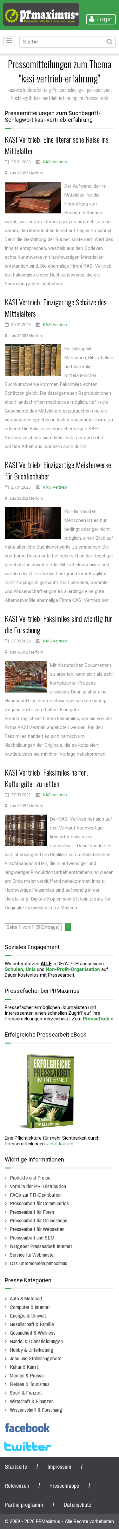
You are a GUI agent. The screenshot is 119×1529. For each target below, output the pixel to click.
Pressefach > (98, 1019)
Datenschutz (77, 1505)
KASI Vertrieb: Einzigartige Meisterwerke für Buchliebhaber (58, 470)
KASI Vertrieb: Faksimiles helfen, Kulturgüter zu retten (46, 777)
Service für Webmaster (32, 1254)
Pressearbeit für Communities (39, 1203)
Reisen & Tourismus (30, 1384)
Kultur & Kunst (24, 1366)
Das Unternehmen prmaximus (38, 1263)
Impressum (59, 1467)
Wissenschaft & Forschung (36, 1409)
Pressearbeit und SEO (32, 1237)
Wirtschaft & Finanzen (32, 1401)
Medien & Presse (27, 1375)
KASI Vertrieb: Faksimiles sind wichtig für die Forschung (58, 624)
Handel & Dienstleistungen (36, 1341)
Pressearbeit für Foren (32, 1211)
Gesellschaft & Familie (32, 1324)
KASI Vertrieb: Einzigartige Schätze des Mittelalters (56, 307)
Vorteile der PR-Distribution (38, 1186)
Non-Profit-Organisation (73, 969)
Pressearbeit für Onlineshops (38, 1220)
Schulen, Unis (20, 969)
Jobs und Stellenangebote (36, 1358)
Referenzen (17, 1486)
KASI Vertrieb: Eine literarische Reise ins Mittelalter (57, 144)
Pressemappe (64, 1486)
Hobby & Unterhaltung (31, 1349)
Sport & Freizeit (26, 1392)
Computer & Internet (30, 1307)
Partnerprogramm (24, 1505)
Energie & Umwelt (28, 1315)
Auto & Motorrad (26, 1298)
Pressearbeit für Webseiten (37, 1229)
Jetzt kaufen (60, 1144)
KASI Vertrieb (55, 161)
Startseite (16, 1467)
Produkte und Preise (30, 1177)
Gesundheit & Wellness (33, 1332)
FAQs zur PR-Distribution (36, 1194)
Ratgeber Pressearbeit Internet (41, 1246)
